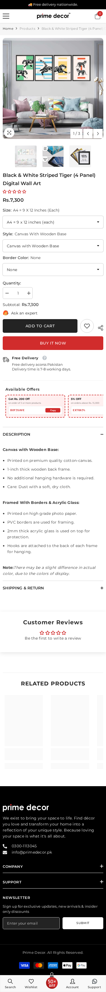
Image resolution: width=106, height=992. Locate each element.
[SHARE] (98, 327)
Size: (31, 210)
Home (8, 28)
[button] (88, 133)
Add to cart (40, 325)
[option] (53, 88)
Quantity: (12, 283)
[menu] (6, 16)
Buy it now (53, 343)
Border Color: (21, 257)
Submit (82, 923)
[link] (87, 326)
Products (27, 28)
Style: (34, 233)
